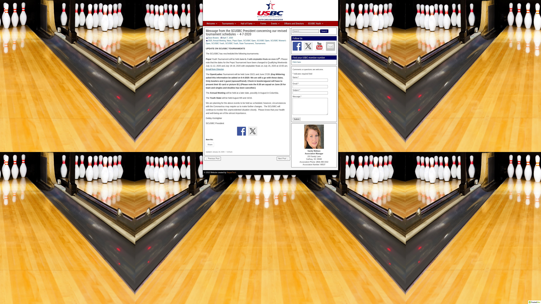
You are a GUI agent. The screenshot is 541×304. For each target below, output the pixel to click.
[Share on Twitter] (252, 131)
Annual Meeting (219, 41)
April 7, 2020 (228, 38)
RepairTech (231, 172)
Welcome (211, 23)
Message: (297, 96)
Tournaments (228, 23)
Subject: (296, 90)
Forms (263, 23)
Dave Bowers (213, 38)
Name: (296, 77)
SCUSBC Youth (314, 23)
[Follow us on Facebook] (297, 46)
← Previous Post (212, 158)
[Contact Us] (330, 46)
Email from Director (215, 69)
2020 (210, 41)
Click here (297, 62)
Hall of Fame (246, 23)
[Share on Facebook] (241, 131)
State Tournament (246, 43)
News (229, 41)
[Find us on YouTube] (319, 46)
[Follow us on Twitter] (308, 46)
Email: (296, 84)
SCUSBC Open (249, 41)
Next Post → (283, 158)
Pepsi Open (237, 41)
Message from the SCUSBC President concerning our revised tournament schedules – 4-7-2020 (246, 32)
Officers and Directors (294, 23)
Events (274, 23)
